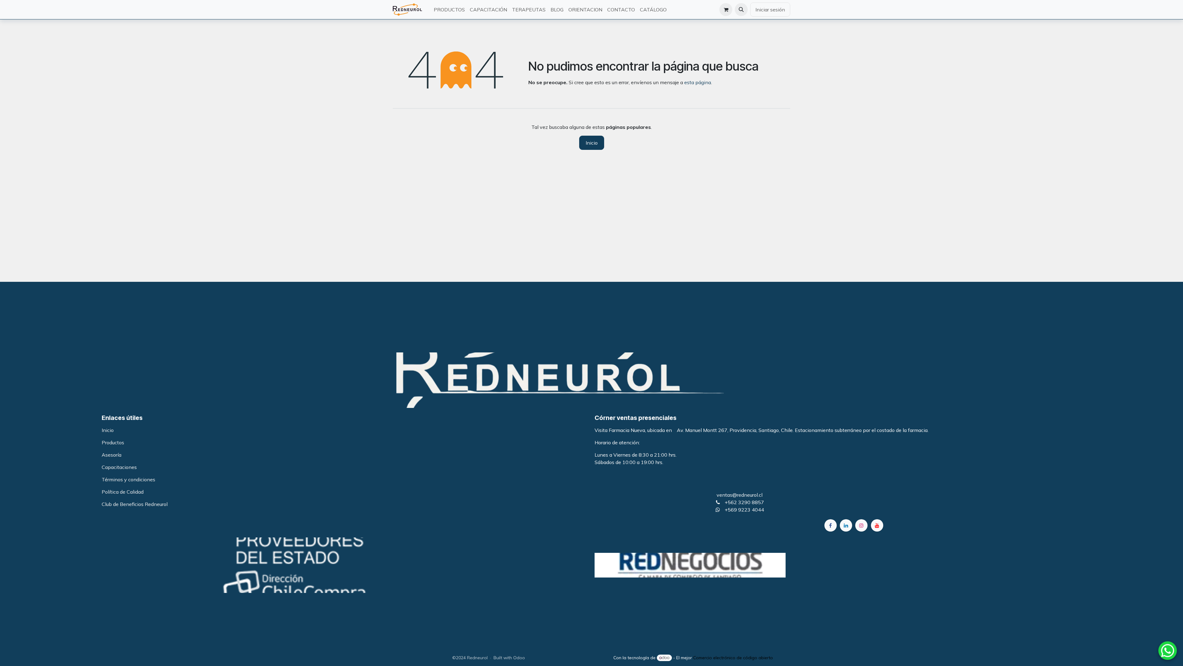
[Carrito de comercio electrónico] (725, 9)
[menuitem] (449, 9)
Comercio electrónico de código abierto (733, 657)
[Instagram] (861, 525)
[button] (741, 9)
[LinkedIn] (846, 525)
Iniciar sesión (770, 9)
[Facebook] (830, 525)
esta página (697, 82)
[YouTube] (877, 525)
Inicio (592, 143)
